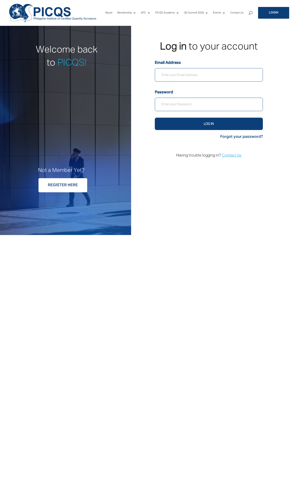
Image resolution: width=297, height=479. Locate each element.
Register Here (63, 185)
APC (143, 13)
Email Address (168, 63)
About (108, 13)
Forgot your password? (241, 137)
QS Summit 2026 (194, 13)
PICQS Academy (165, 13)
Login (273, 12)
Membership (124, 13)
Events (217, 13)
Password (164, 92)
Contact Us (237, 13)
